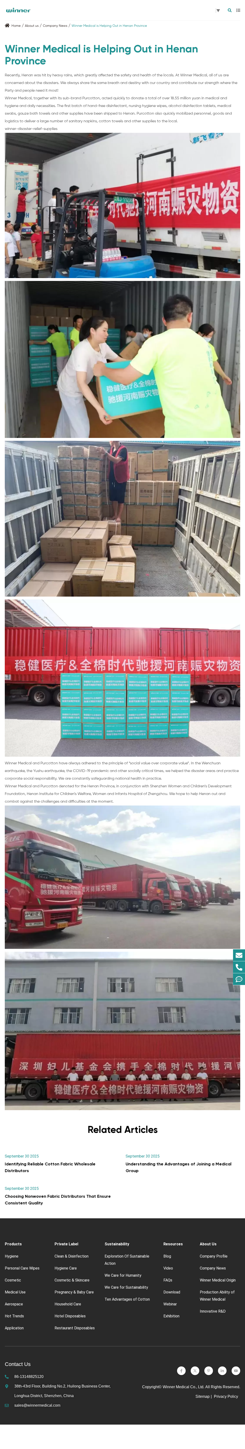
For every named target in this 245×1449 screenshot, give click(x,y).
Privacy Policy (226, 1396)
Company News (55, 26)
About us (32, 26)
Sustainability (117, 1244)
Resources (173, 1244)
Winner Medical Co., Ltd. (183, 1387)
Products (13, 1244)
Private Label (66, 1244)
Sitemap (202, 1396)
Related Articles (123, 1130)
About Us (208, 1244)
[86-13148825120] (239, 967)
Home (16, 26)
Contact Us (18, 1364)
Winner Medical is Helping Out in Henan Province (109, 26)
